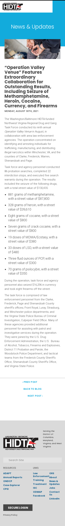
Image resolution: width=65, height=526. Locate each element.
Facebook (39, 495)
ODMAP (37, 491)
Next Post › (35, 395)
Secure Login (18, 508)
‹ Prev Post (29, 382)
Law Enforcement (41, 475)
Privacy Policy (10, 514)
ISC (35, 487)
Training (38, 480)
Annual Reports (12, 477)
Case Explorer (11, 485)
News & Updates (54, 483)
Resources (9, 467)
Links (36, 467)
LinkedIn (54, 498)
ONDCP (7, 481)
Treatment (40, 484)
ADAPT (7, 473)
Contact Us (54, 493)
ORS (51, 473)
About (53, 477)
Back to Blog (32, 389)
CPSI (6, 489)
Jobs (52, 487)
